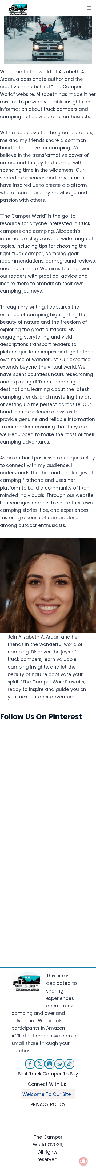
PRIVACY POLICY (48, 1104)
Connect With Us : (48, 1084)
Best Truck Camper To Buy (48, 1074)
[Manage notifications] (83, 1161)
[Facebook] (30, 1064)
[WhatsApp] (60, 1064)
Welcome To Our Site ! (48, 1094)
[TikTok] (69, 1064)
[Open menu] (89, 8)
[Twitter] (40, 1064)
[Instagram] (50, 1064)
